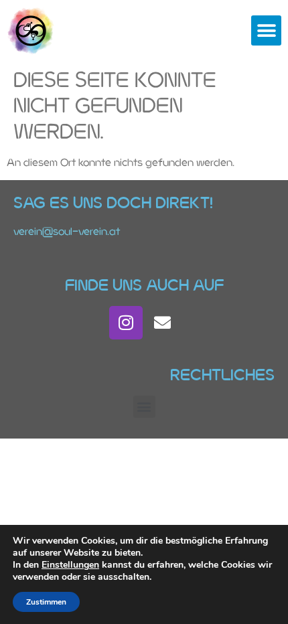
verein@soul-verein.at (66, 231)
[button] (266, 30)
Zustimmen (46, 602)
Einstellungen (70, 565)
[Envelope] (162, 322)
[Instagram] (126, 322)
